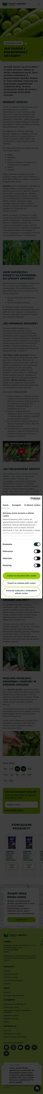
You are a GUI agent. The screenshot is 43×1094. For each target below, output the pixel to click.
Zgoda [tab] (5, 505)
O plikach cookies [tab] (32, 505)
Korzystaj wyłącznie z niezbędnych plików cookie (21, 591)
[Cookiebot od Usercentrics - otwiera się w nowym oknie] (30, 498)
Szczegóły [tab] (16, 505)
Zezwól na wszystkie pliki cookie (21, 575)
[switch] (37, 551)
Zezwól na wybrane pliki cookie (21, 583)
